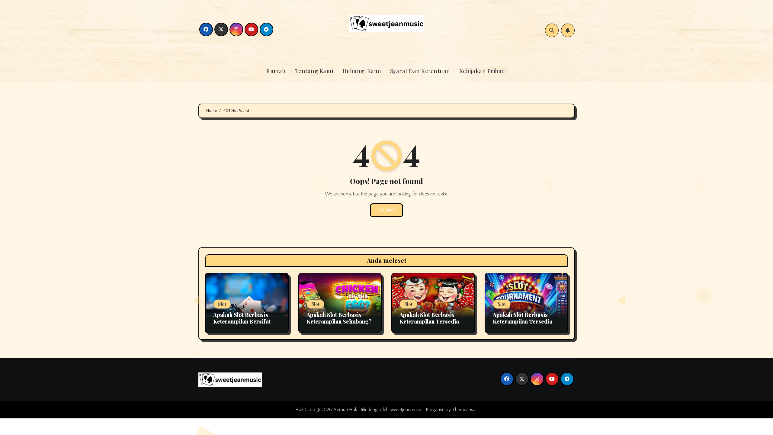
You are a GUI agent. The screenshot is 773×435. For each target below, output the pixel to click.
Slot (222, 304)
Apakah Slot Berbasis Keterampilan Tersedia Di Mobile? (432, 321)
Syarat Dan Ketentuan (420, 71)
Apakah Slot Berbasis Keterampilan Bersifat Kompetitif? (242, 321)
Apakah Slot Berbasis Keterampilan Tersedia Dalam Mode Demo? (522, 321)
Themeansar (464, 409)
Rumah (276, 71)
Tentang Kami (314, 71)
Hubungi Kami (361, 71)
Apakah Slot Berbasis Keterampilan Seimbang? (339, 318)
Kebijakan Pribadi (483, 71)
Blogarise (435, 409)
